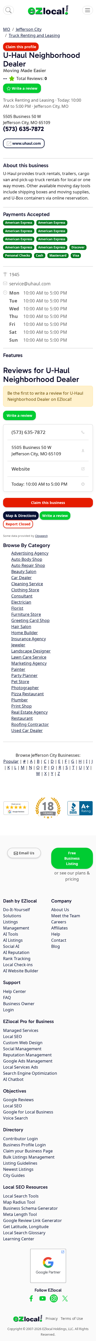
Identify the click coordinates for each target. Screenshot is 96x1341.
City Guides (14, 1175)
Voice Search (15, 1118)
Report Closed (18, 524)
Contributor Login (20, 1138)
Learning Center (18, 1239)
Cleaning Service (27, 584)
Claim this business (48, 502)
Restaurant (22, 718)
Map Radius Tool (19, 1202)
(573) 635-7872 (29, 432)
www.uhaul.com (26, 143)
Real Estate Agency (29, 712)
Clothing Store (25, 590)
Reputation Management (27, 1055)
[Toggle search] (8, 10)
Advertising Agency (29, 553)
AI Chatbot (13, 1079)
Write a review (24, 88)
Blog (55, 946)
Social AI (11, 946)
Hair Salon (21, 626)
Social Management (22, 1049)
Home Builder (24, 632)
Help (55, 934)
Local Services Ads (20, 1067)
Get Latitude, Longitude (26, 1226)
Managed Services (20, 1030)
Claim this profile (21, 46)
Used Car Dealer (27, 730)
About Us (60, 909)
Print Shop (21, 706)
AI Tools (10, 934)
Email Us (26, 853)
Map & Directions (21, 515)
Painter (18, 669)
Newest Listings (18, 1169)
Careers (58, 922)
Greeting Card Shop (30, 620)
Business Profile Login (24, 1145)
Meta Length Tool (20, 1214)
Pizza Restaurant (27, 694)
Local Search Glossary (24, 1233)
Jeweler (18, 645)
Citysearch (41, 536)
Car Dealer (21, 577)
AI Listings (13, 940)
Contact (58, 940)
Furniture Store (26, 614)
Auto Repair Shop (28, 565)
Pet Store (20, 681)
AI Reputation (16, 952)
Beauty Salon (23, 571)
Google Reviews (18, 1100)
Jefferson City (28, 29)
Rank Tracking (16, 958)
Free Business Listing (72, 858)
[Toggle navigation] (87, 10)
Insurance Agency (28, 639)
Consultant (22, 596)
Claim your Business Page (28, 1151)
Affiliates (59, 928)
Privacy (52, 1318)
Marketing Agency (29, 663)
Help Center (14, 991)
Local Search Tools (21, 1196)
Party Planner (24, 675)
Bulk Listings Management (29, 1157)
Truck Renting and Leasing (34, 35)
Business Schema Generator (30, 1208)
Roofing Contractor (30, 724)
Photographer (25, 688)
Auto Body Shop (26, 559)
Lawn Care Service (28, 657)
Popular (11, 761)
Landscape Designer (31, 651)
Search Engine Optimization (30, 1073)
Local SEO (12, 1036)
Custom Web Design (22, 1042)
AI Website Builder (20, 971)
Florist (17, 608)
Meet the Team (65, 916)
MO (6, 29)
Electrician (21, 602)
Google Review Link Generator (32, 1220)
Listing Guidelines (20, 1163)
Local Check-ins (18, 964)
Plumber (19, 700)
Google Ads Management (27, 1061)
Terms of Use (72, 1318)
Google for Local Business (28, 1112)
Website (21, 469)
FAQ (7, 997)
